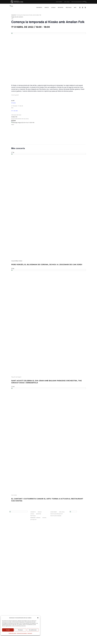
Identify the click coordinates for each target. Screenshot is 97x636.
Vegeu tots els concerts (17, 17)
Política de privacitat (78, 1)
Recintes (38, 513)
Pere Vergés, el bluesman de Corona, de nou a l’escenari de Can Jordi (46, 264)
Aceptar (8, 630)
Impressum (29, 633)
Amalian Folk (14, 116)
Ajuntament (59, 1)
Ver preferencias (32, 630)
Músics (40, 511)
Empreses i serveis (35, 517)
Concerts (13, 15)
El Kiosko (13, 103)
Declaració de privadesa (22, 633)
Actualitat (33, 519)
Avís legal (67, 1)
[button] (38, 618)
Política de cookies (12, 633)
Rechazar (20, 630)
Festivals (33, 515)
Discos (44, 517)
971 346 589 (14, 110)
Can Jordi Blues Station (16, 261)
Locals (32, 513)
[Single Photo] (22, 122)
